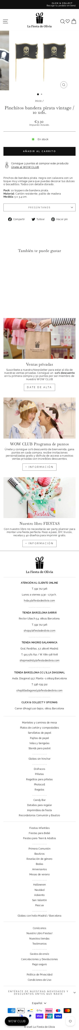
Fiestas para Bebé (39, 833)
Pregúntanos (39, 207)
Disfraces (39, 769)
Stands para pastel (40, 748)
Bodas (39, 864)
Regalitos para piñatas (39, 779)
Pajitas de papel (39, 738)
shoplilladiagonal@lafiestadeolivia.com (39, 690)
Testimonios (39, 943)
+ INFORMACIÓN (40, 467)
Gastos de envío (39, 954)
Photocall (39, 784)
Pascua (39, 905)
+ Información (40, 543)
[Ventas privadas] (39, 338)
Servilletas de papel (39, 732)
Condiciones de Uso (39, 979)
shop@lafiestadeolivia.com (39, 630)
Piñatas (39, 774)
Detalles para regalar (39, 805)
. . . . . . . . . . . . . (39, 753)
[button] (7, 264)
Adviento (39, 895)
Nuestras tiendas (39, 938)
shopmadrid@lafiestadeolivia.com (40, 660)
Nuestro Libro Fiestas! (39, 933)
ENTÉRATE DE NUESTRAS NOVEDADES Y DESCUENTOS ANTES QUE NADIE (38, 992)
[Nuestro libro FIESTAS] (39, 497)
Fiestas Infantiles (39, 828)
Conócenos (39, 928)
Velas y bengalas (39, 743)
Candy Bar (39, 800)
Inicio (38, 101)
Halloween (39, 884)
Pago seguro (39, 964)
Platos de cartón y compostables (39, 727)
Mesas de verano (39, 874)
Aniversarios (39, 869)
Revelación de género (39, 859)
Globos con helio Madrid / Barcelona (39, 915)
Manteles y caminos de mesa (39, 722)
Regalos (39, 789)
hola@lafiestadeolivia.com (39, 600)
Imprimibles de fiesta (39, 810)
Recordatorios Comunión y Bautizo (39, 815)
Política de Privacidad (39, 974)
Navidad (39, 890)
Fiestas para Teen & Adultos (39, 838)
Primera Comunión (39, 848)
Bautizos (39, 853)
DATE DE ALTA (39, 387)
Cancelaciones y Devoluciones (39, 959)
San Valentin (39, 900)
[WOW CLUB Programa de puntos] (39, 417)
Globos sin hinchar (40, 758)
